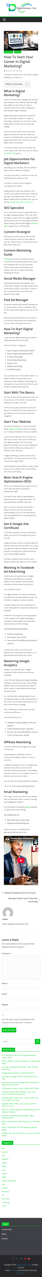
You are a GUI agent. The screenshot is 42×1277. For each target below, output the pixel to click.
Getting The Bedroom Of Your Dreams (20, 893)
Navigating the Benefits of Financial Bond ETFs (18, 1073)
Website (5, 1004)
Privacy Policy (7, 1229)
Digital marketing (15, 429)
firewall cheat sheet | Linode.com (21, 202)
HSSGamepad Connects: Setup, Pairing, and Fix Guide (20, 1088)
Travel (4, 1206)
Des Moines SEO (10, 153)
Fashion (4, 1163)
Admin (20, 71)
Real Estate (6, 1199)
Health (4, 1177)
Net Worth (5, 1192)
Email (5, 994)
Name (5, 983)
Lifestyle (5, 1188)
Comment (6, 953)
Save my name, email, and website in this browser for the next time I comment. (18, 1021)
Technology (8, 52)
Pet (3, 1195)
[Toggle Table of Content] (26, 84)
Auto (3, 1148)
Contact (5, 1239)
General (4, 1174)
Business (17, 52)
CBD (3, 1155)
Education (5, 1159)
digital (27, 807)
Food (3, 1170)
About (4, 1234)
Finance (4, 1166)
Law (3, 1184)
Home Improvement (9, 1181)
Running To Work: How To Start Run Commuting (23, 900)
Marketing (7, 259)
